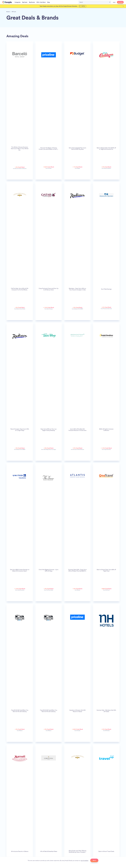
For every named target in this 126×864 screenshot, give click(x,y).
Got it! (94, 860)
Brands (8, 11)
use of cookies (84, 860)
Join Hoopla (120, 2)
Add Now (83, 6)
